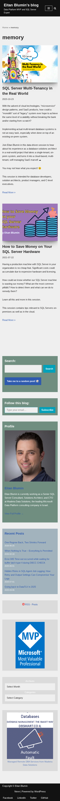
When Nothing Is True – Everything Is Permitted (28, 550)
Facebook (8, 798)
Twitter (33, 798)
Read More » (8, 192)
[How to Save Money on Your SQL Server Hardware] (30, 222)
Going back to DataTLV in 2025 (20, 586)
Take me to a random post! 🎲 (23, 381)
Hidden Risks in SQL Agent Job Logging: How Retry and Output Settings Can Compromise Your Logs (29, 575)
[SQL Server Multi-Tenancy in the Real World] (30, 64)
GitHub (44, 798)
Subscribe (47, 410)
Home (5, 27)
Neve (17, 791)
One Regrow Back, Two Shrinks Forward (25, 542)
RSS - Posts (31, 604)
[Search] (55, 8)
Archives (30, 681)
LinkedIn (21, 798)
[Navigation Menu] (48, 8)
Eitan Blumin (14, 488)
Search (49, 368)
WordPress (40, 791)
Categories (30, 692)
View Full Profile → (14, 513)
